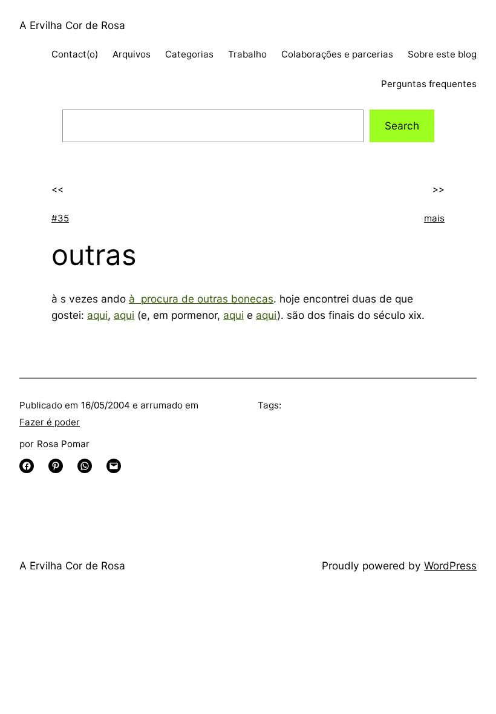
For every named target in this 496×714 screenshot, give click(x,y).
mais (434, 218)
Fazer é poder (49, 422)
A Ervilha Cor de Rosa (72, 25)
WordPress (450, 565)
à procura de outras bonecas (201, 298)
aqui (97, 315)
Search (402, 125)
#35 (60, 218)
